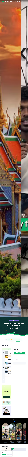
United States (4, 454)
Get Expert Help (6, 414)
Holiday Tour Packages (17, 1)
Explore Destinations (10, 1)
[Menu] (25, 1)
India (9, 454)
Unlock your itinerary (19, 352)
